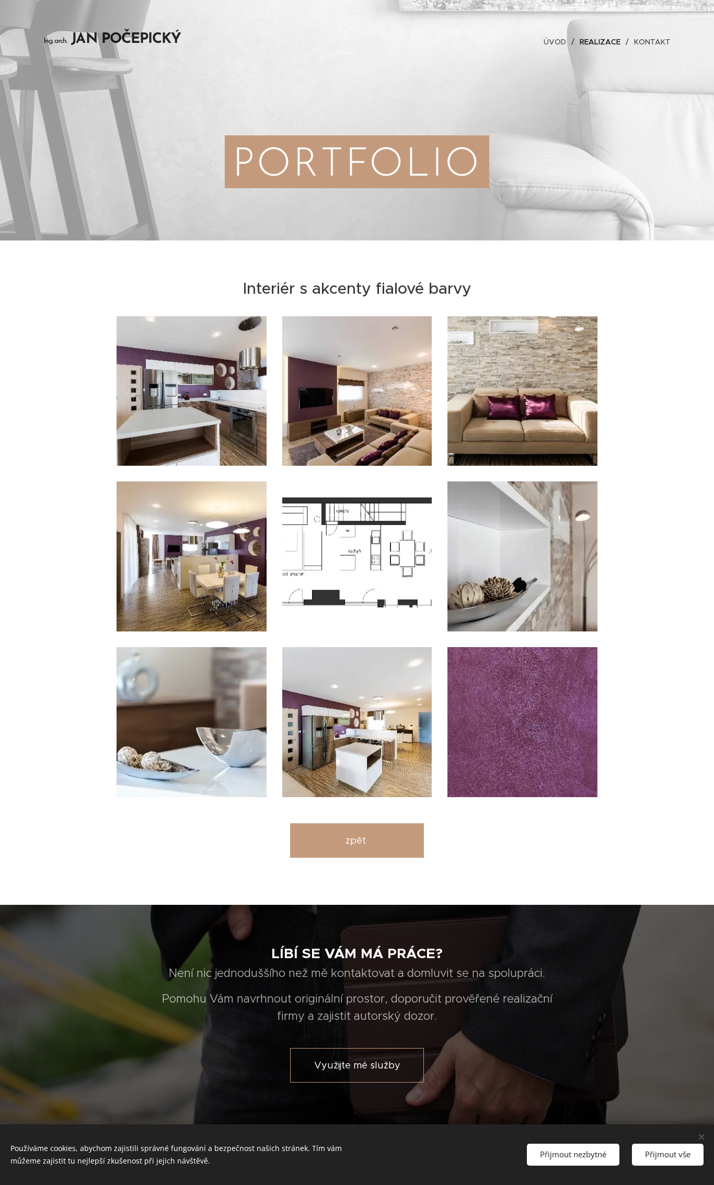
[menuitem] (557, 42)
